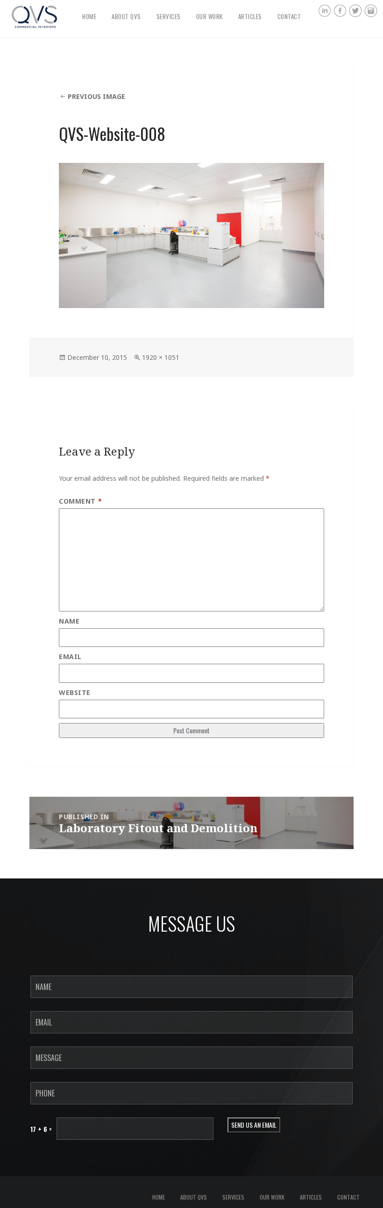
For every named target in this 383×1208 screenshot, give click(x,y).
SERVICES (168, 16)
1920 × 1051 (160, 357)
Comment (80, 501)
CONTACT (289, 16)
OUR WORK (209, 16)
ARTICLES (250, 16)
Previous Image (96, 96)
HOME (89, 16)
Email (70, 656)
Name (69, 621)
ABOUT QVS (126, 16)
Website (75, 692)
